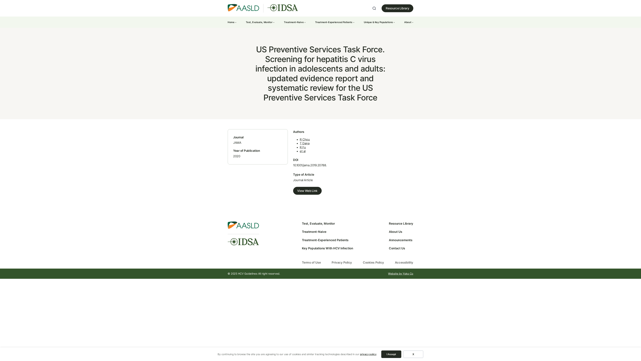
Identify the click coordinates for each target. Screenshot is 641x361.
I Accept (391, 354)
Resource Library (397, 8)
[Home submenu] (235, 22)
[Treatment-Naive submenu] (305, 22)
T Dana (304, 143)
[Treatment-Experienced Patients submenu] (353, 22)
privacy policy (368, 354)
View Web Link (307, 191)
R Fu (303, 147)
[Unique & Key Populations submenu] (394, 22)
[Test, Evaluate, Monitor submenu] (273, 22)
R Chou (305, 139)
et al (303, 151)
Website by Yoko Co (400, 273)
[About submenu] (412, 22)
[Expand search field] (374, 8)
